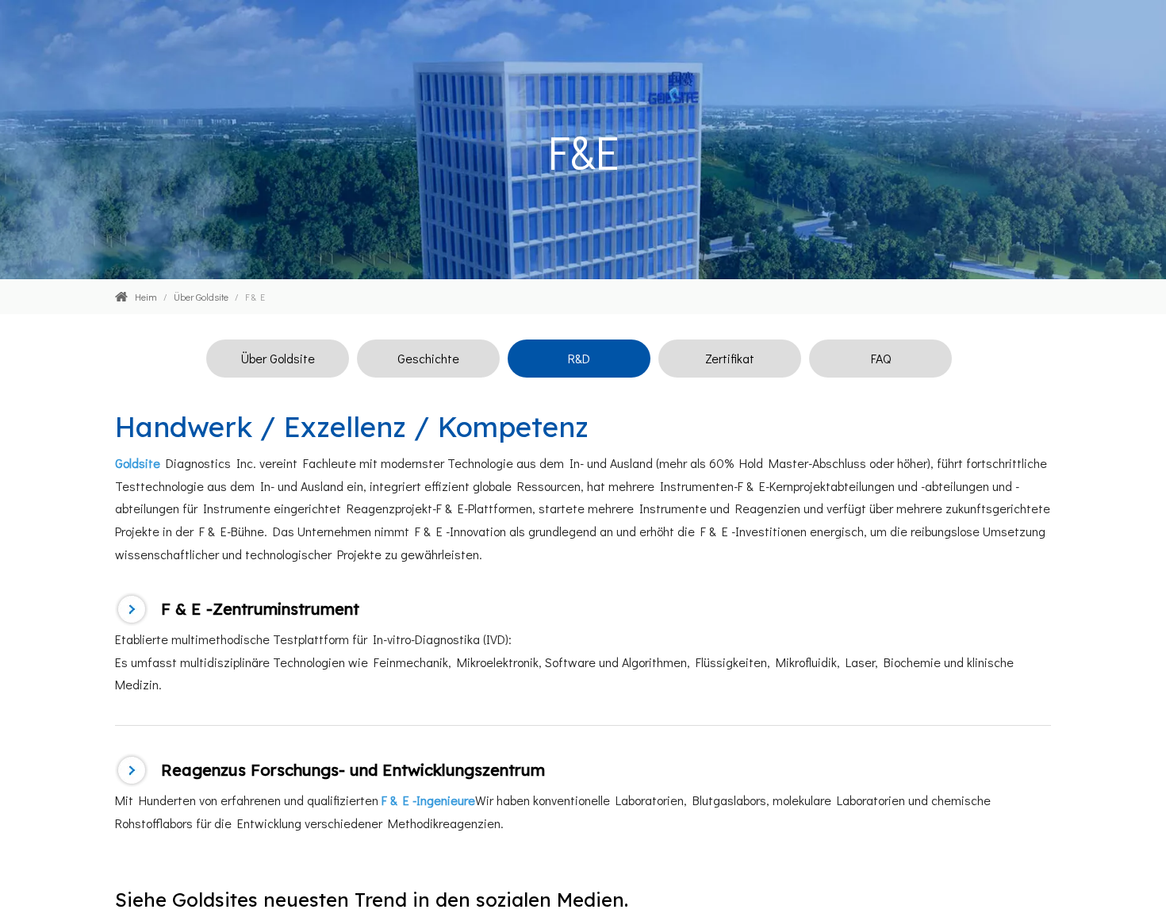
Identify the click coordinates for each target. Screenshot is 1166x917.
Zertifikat (729, 358)
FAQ (881, 358)
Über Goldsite (278, 358)
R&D (579, 358)
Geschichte (428, 358)
